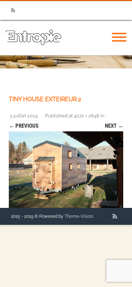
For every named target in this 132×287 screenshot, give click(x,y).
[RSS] (13, 10)
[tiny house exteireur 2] (66, 169)
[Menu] (119, 37)
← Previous (23, 126)
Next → (114, 126)
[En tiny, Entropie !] (33, 53)
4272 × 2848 (86, 115)
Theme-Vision (79, 216)
